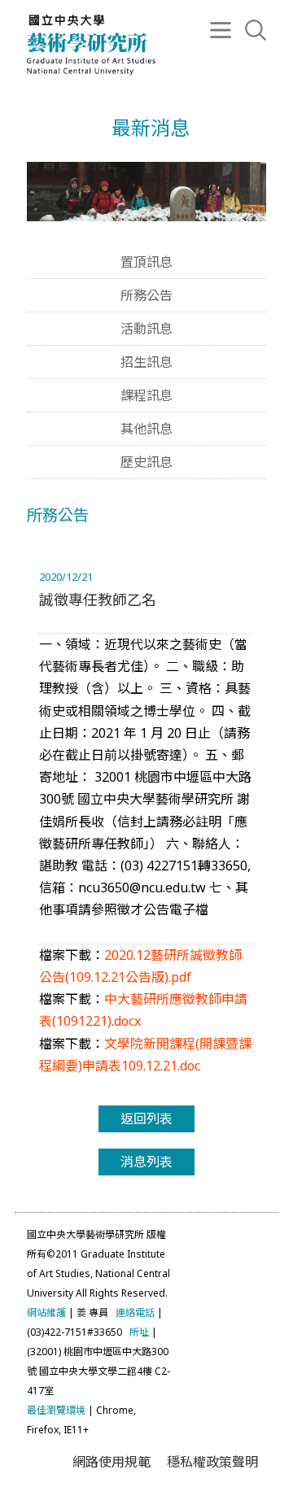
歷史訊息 (146, 462)
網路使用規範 (111, 1462)
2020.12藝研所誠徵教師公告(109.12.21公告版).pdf (140, 966)
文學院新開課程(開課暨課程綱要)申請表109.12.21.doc (145, 1055)
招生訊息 (146, 362)
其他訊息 (146, 429)
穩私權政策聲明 (212, 1462)
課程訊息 (146, 395)
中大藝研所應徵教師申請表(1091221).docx (143, 1010)
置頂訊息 (146, 262)
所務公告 (146, 295)
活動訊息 (146, 329)
